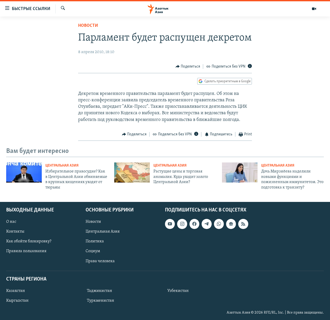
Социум (93, 251)
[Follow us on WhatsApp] (219, 224)
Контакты (15, 231)
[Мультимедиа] (314, 8)
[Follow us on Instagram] (182, 224)
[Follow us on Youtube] (170, 224)
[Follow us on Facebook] (194, 224)
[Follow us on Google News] (231, 224)
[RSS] (243, 224)
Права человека (100, 261)
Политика (95, 241)
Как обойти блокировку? (28, 241)
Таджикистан (99, 291)
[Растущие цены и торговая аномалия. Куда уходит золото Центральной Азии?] (132, 172)
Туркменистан (100, 301)
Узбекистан (178, 291)
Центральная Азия (62, 166)
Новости (88, 25)
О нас (11, 222)
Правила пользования (26, 251)
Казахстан (15, 291)
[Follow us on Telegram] (206, 224)
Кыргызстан (17, 301)
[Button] (188, 66)
